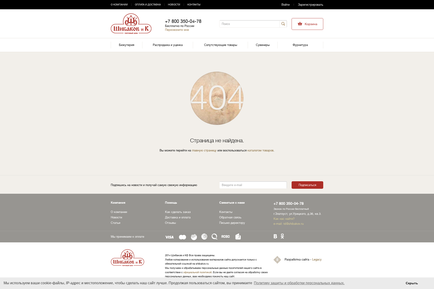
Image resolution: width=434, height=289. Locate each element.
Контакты (193, 4)
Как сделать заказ (178, 212)
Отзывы (170, 223)
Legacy (317, 259)
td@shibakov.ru (293, 223)
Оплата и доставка (148, 4)
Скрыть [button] (412, 283)
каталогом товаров (261, 150)
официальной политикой (197, 272)
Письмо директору (232, 223)
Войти (285, 4)
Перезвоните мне (177, 29)
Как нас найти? (284, 218)
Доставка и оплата (178, 217)
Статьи (115, 223)
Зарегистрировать (310, 4)
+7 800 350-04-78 (183, 21)
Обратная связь (230, 217)
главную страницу (204, 150)
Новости (174, 4)
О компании (119, 4)
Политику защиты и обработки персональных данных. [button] (299, 283)
